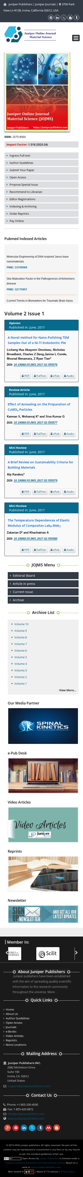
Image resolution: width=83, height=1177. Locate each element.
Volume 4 (20, 664)
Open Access (18, 177)
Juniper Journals (45, 4)
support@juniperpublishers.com (29, 1086)
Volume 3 (20, 670)
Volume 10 (21, 624)
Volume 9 (20, 631)
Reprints (11, 1040)
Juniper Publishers (20, 4)
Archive (18, 600)
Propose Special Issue (24, 185)
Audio (70, 376)
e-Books (11, 1031)
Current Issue (23, 592)
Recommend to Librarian (26, 192)
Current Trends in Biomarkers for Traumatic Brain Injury (40, 295)
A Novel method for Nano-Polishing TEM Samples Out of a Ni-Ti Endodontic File (38, 340)
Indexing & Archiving (23, 206)
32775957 (21, 284)
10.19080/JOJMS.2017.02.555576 (35, 364)
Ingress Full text (20, 155)
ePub (55, 376)
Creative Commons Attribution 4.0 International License (35, 1162)
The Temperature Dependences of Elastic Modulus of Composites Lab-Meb (39, 523)
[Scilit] (22, 951)
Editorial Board (24, 575)
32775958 (21, 301)
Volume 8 (20, 637)
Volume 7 (20, 644)
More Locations (16, 1045)
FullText (41, 376)
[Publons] (60, 951)
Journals (11, 1027)
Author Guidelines (21, 163)
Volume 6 (20, 650)
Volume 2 (20, 677)
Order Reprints (19, 214)
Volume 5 (20, 657)
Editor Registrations (22, 199)
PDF (26, 376)
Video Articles (14, 1036)
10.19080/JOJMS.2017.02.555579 (35, 480)
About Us (12, 1014)
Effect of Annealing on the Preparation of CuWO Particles (39, 407)
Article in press (24, 584)
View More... (67, 690)
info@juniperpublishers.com (26, 1114)
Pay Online (17, 221)
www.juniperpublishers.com (26, 1118)
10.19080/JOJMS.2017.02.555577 (35, 422)
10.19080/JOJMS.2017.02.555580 (35, 538)
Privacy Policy (68, 1171)
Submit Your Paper (22, 170)
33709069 (21, 262)
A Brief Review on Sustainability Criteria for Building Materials (40, 464)
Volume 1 (20, 684)
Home (10, 1009)
